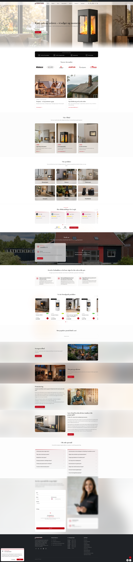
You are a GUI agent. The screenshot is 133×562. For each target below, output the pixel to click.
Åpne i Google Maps (86, 254)
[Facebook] (36, 549)
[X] (38, 549)
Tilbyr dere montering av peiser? (42, 453)
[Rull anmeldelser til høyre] (97, 210)
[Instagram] (46, 549)
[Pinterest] (43, 549)
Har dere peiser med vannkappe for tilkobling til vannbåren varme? (82, 450)
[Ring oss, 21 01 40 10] (91, 3)
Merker (70, 3)
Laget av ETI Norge (38, 559)
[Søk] (89, 3)
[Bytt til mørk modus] (130, 560)
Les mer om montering (39, 406)
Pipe (58, 3)
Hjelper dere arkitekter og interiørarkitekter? (77, 453)
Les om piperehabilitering (72, 107)
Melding (37, 500)
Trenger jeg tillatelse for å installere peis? (77, 456)
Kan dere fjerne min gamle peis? (75, 462)
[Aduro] (39, 67)
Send (50, 527)
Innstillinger (13, 559)
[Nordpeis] (82, 67)
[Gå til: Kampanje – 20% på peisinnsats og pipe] (50, 92)
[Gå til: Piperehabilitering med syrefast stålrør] (82, 92)
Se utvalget (37, 32)
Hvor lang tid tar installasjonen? (75, 459)
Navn (37, 491)
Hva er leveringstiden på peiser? (75, 471)
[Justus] (72, 67)
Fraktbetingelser (87, 544)
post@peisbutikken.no (56, 541)
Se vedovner (70, 376)
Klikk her (37, 151)
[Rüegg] (93, 67)
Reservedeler (64, 3)
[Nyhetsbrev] (127, 560)
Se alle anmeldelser (73, 227)
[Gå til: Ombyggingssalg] (66, 138)
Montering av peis (87, 551)
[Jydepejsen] (61, 67)
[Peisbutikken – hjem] (38, 538)
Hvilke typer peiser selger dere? (42, 450)
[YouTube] (41, 549)
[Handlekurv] (97, 3)
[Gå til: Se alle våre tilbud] (88, 138)
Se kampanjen (38, 107)
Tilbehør (52, 3)
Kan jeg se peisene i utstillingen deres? (44, 459)
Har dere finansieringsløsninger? (75, 468)
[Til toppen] (130, 557)
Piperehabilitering (87, 550)
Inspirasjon (82, 3)
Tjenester (76, 3)
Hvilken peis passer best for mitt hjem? (44, 462)
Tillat (20, 559)
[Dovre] (50, 67)
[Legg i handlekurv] (47, 318)
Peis (48, 3)
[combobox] (52, 498)
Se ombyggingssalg (61, 151)
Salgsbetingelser (87, 545)
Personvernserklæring (87, 547)
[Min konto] (95, 3)
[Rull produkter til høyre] (97, 296)
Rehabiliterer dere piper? (41, 456)
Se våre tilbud (37, 355)
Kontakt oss (70, 434)
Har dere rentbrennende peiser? (42, 465)
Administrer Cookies (78, 254)
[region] (66, 218)
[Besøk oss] (93, 3)
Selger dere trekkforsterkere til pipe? (76, 465)
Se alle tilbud (45, 32)
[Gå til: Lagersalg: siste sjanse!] (45, 138)
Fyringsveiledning (87, 541)
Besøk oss (39, 258)
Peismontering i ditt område (88, 553)
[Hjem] (39, 3)
